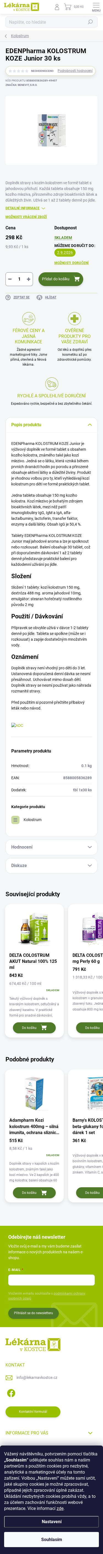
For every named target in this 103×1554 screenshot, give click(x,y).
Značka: (21, 84)
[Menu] (96, 7)
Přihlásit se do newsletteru (33, 1313)
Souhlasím (51, 1539)
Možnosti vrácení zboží (26, 217)
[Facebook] (10, 1392)
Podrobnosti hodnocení (75, 71)
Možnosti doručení (71, 263)
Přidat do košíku (55, 279)
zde (60, 1508)
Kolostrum (32, 819)
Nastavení (52, 1521)
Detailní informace (22, 208)
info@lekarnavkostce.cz (36, 1377)
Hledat (90, 22)
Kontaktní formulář (33, 1412)
